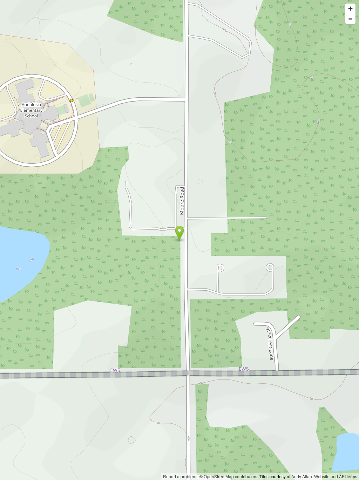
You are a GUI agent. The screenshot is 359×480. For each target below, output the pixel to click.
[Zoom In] (350, 9)
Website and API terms (335, 476)
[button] (179, 233)
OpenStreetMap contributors (230, 476)
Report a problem (179, 476)
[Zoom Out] (350, 19)
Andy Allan (301, 476)
